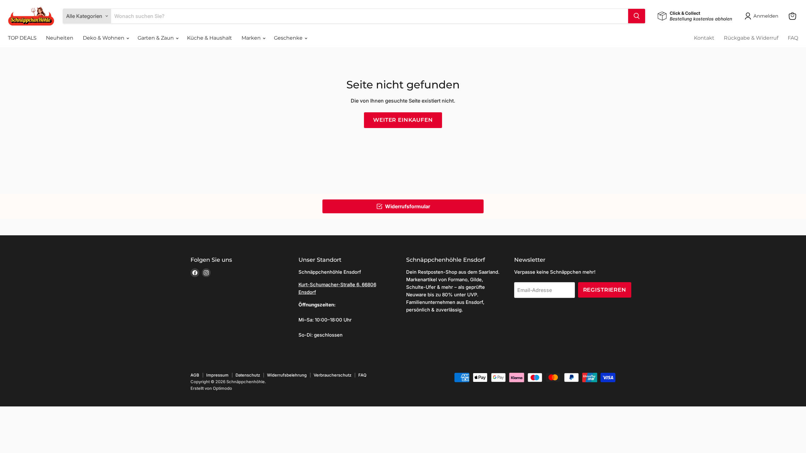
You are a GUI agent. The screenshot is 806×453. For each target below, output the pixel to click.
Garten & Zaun (156, 38)
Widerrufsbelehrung (287, 375)
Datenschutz (248, 375)
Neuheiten (59, 38)
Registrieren (604, 290)
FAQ (793, 38)
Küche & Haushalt (209, 38)
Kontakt (704, 38)
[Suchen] (636, 16)
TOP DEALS (22, 38)
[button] (763, 16)
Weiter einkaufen (403, 120)
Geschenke (289, 38)
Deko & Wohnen (104, 38)
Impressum (217, 375)
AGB (194, 375)
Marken (251, 38)
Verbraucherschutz (332, 375)
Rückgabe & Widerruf (751, 38)
